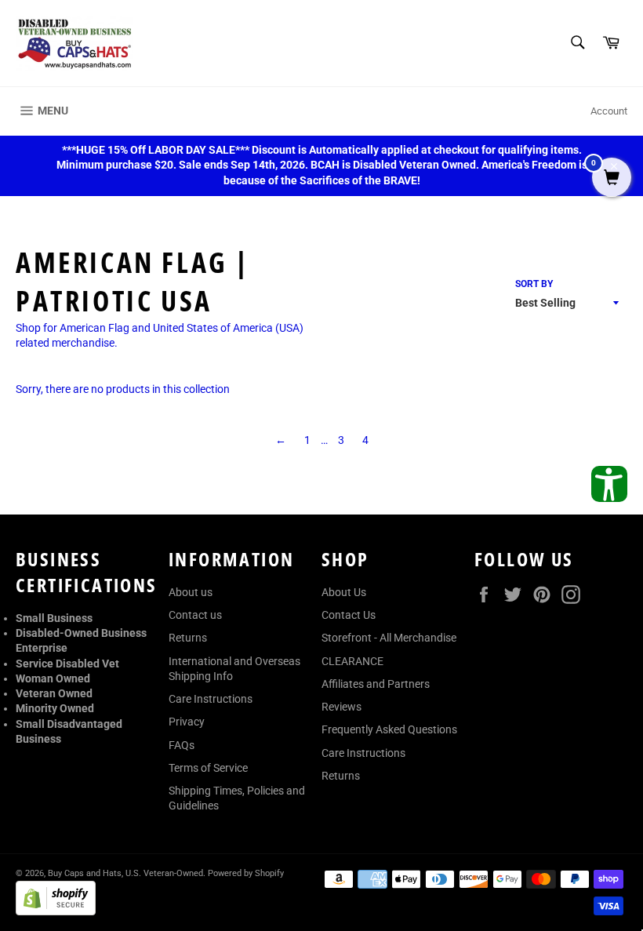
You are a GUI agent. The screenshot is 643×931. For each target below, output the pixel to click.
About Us (344, 592)
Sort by (534, 283)
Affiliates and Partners (376, 684)
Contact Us (349, 615)
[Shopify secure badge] (56, 911)
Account (608, 111)
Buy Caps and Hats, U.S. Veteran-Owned (125, 873)
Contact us (195, 615)
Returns (188, 637)
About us (191, 592)
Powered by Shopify (246, 873)
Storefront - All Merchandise (389, 637)
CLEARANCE (352, 661)
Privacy (187, 721)
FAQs (181, 745)
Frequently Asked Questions (389, 729)
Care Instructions (210, 699)
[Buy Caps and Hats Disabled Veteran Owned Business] (74, 43)
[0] (611, 178)
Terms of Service (208, 768)
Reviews (341, 706)
